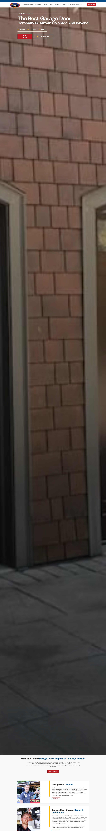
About (51, 4)
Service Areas (38, 4)
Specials (45, 4)
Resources (57, 4)
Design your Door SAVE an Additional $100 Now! (72, 4)
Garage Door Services (28, 4)
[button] (95, 1)
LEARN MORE (56, 798)
